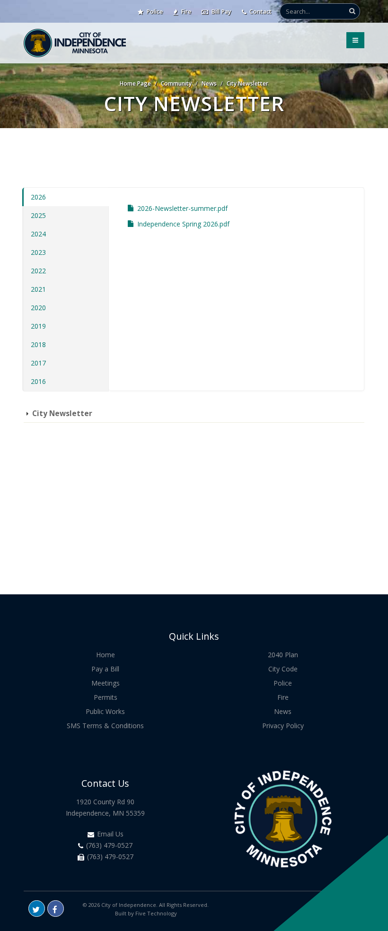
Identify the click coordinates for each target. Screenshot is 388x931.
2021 (38, 289)
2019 (38, 326)
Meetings (105, 683)
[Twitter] (36, 908)
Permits (105, 697)
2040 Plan (283, 654)
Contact (260, 12)
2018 (38, 344)
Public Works (105, 711)
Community (176, 83)
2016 (38, 381)
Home (105, 654)
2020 (38, 307)
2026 (38, 196)
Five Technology (156, 913)
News (209, 83)
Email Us (109, 833)
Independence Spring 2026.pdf (183, 223)
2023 (38, 252)
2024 (38, 233)
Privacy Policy (283, 725)
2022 (38, 270)
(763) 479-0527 (108, 845)
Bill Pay (220, 12)
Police (154, 12)
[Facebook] (55, 908)
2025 (38, 215)
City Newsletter (247, 83)
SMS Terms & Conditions (105, 725)
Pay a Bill (105, 668)
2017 (38, 362)
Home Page (135, 83)
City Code (283, 668)
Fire (185, 12)
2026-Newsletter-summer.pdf (182, 208)
